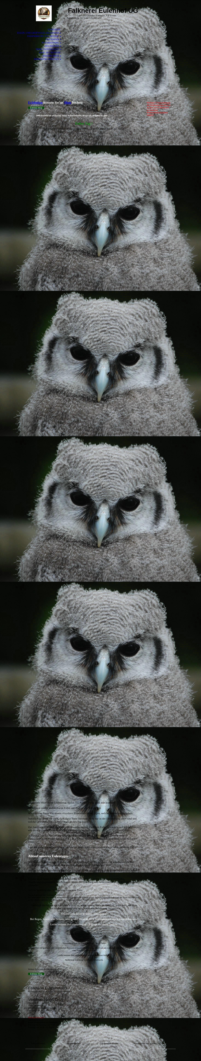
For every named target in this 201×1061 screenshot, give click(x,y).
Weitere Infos (50, 56)
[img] (43, 13)
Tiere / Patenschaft (47, 49)
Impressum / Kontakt (46, 59)
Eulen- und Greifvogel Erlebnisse (38, 33)
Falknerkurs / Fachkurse (43, 36)
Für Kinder (52, 39)
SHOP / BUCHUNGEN (49, 52)
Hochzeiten (52, 46)
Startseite (54, 29)
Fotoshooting (50, 43)
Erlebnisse (35, 102)
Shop (67, 102)
